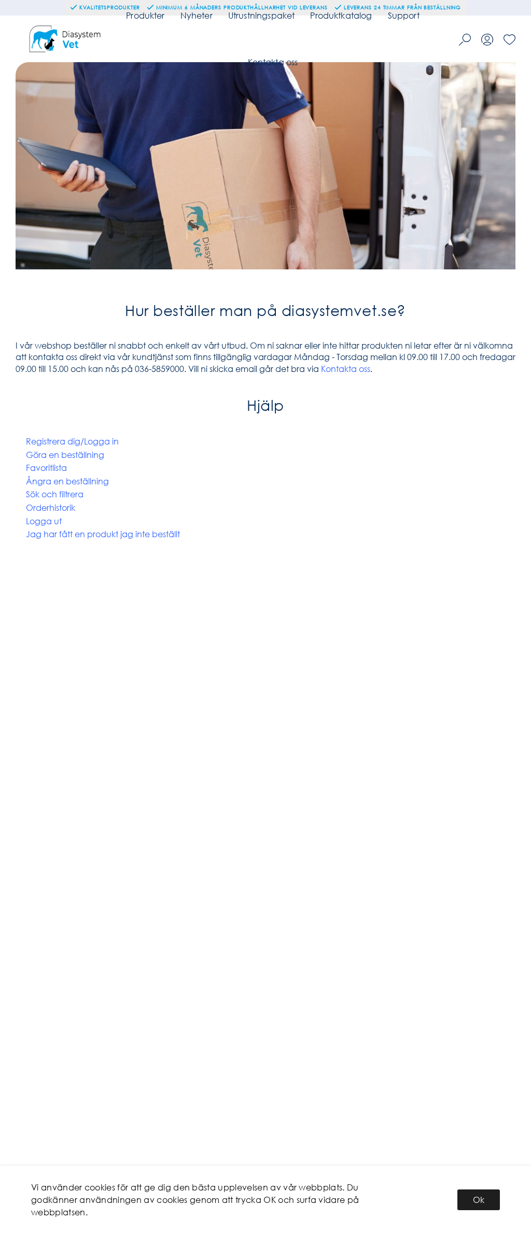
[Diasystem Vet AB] (66, 39)
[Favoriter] (509, 40)
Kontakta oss (273, 61)
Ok (478, 1199)
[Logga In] (487, 40)
